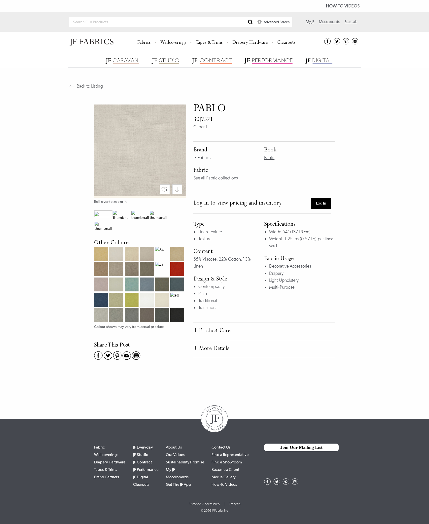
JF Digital (140, 477)
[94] (101, 315)
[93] (177, 300)
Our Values (175, 454)
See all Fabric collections (215, 178)
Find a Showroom (227, 462)
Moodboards (329, 21)
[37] (116, 269)
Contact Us (221, 447)
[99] (177, 315)
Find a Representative (230, 454)
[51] (101, 285)
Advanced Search (276, 22)
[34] (162, 254)
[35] (177, 254)
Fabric (99, 447)
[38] (132, 269)
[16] (101, 254)
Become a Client (225, 469)
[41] (162, 269)
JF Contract (142, 462)
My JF (310, 21)
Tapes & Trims (209, 42)
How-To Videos (343, 6)
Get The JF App (178, 484)
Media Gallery (224, 477)
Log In (321, 203)
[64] (132, 285)
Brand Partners (106, 477)
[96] (132, 315)
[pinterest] (346, 43)
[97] (147, 315)
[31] (116, 254)
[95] (116, 315)
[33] (147, 254)
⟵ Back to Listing (86, 86)
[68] (101, 300)
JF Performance (145, 469)
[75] (132, 300)
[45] (177, 269)
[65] (147, 285)
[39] (147, 269)
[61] (116, 285)
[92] (162, 300)
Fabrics (144, 42)
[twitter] (336, 43)
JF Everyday (143, 447)
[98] (162, 315)
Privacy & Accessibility (204, 504)
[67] (177, 285)
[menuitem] (144, 42)
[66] (162, 285)
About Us (174, 447)
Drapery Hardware (250, 42)
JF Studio (140, 454)
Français (351, 21)
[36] (101, 269)
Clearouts (286, 42)
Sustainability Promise (185, 462)
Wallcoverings (173, 42)
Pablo (269, 157)
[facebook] (327, 43)
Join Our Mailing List (301, 447)
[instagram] (355, 43)
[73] (116, 300)
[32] (132, 254)
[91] (147, 300)
